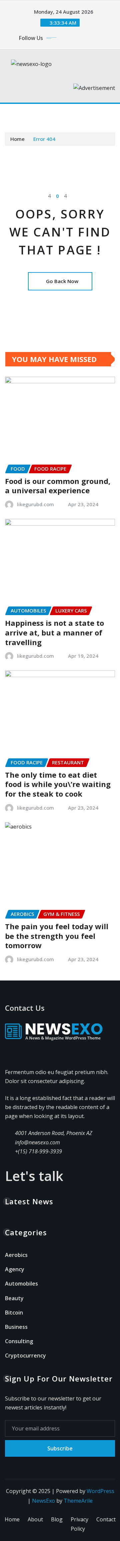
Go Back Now (62, 281)
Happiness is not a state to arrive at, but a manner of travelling (54, 632)
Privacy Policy (79, 1524)
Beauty (14, 1298)
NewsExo (43, 1500)
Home (17, 139)
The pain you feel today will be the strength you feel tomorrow (56, 935)
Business (16, 1327)
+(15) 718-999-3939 (38, 1151)
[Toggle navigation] (14, 113)
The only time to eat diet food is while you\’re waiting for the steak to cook (58, 784)
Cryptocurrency (25, 1355)
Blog (57, 1519)
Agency (14, 1269)
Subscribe (60, 1448)
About (35, 1519)
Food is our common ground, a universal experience (57, 486)
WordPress (100, 1491)
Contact (106, 1519)
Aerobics (16, 1255)
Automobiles (21, 1283)
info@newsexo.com (37, 1142)
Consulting (19, 1341)
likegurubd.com (35, 504)
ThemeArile (78, 1500)
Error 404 (44, 139)
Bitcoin (14, 1312)
